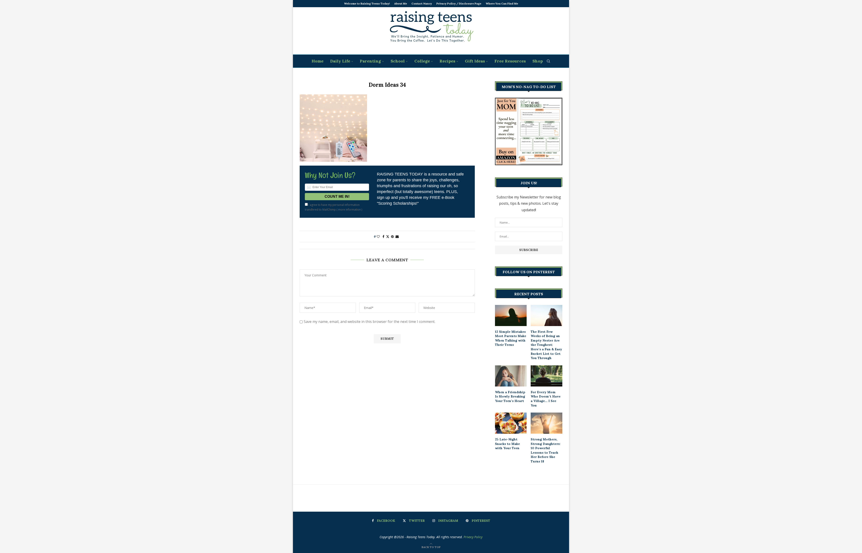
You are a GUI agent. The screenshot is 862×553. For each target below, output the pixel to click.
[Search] (548, 61)
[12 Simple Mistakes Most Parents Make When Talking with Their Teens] (511, 315)
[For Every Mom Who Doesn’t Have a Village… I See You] (546, 375)
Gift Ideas (475, 61)
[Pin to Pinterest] (392, 236)
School (398, 61)
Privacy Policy (473, 537)
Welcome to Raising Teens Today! (367, 3)
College (422, 61)
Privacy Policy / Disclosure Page (458, 3)
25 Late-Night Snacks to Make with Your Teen (507, 443)
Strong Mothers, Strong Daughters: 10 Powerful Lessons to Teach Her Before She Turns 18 (546, 450)
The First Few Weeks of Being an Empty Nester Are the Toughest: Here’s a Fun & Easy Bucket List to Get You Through (546, 345)
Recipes (447, 61)
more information (349, 209)
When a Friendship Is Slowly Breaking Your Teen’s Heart (510, 396)
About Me (400, 3)
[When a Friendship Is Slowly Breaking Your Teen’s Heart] (511, 375)
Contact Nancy (421, 3)
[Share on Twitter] (387, 236)
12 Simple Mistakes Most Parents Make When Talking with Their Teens (510, 338)
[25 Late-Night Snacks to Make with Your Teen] (511, 423)
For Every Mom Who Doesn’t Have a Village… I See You (546, 398)
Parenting (370, 61)
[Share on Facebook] (383, 236)
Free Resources (510, 61)
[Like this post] (378, 236)
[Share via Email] (397, 236)
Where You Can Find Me (502, 3)
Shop (537, 61)
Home (317, 61)
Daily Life (340, 61)
